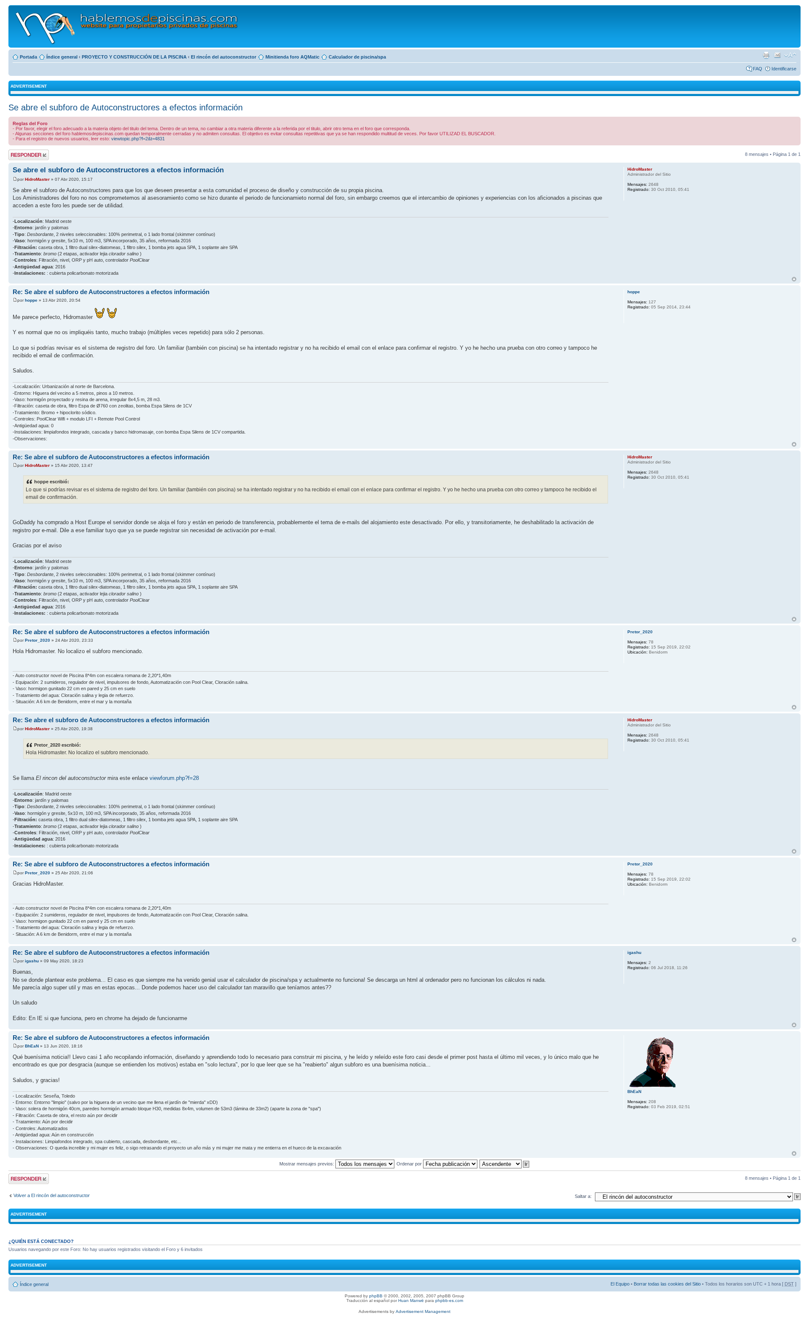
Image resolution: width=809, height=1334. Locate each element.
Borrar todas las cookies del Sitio (667, 1283)
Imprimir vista (766, 55)
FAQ (757, 68)
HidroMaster (37, 179)
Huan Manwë (411, 1300)
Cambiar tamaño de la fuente (790, 55)
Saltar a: (583, 1196)
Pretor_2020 (37, 640)
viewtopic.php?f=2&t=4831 (138, 138)
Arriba (794, 279)
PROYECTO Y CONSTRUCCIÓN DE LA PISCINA (134, 56)
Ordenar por (409, 1163)
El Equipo (620, 1283)
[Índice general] (127, 26)
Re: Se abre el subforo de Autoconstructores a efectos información (111, 291)
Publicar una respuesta (21, 155)
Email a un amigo (777, 55)
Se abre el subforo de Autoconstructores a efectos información (125, 107)
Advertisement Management (423, 1311)
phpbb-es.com (449, 1300)
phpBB (376, 1296)
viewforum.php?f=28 (174, 778)
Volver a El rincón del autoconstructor (51, 1195)
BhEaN (32, 1046)
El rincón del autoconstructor (223, 56)
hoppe (31, 300)
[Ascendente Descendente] (505, 1163)
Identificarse (783, 68)
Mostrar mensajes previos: (307, 1163)
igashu (32, 961)
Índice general (62, 56)
